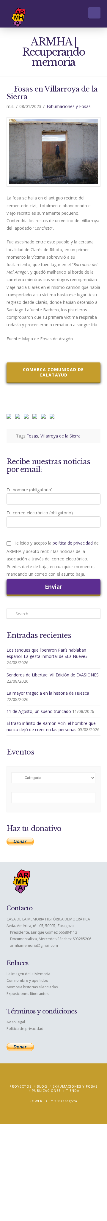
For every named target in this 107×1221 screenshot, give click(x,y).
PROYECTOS (21, 1086)
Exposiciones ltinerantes (27, 993)
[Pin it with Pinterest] (27, 417)
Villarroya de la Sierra (60, 436)
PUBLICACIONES (46, 1090)
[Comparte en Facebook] (10, 417)
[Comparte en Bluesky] (44, 417)
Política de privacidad (25, 1028)
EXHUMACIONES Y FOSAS (75, 1086)
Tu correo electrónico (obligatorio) (40, 513)
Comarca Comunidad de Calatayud (53, 372)
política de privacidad (73, 543)
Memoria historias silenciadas (32, 987)
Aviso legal (16, 1022)
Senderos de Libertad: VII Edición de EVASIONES (53, 675)
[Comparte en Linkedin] (36, 417)
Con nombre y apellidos (27, 980)
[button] (94, 13)
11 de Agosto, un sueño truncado (39, 711)
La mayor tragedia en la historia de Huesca (48, 693)
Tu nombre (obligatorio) (30, 490)
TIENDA (72, 1090)
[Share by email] (53, 417)
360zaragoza (65, 1101)
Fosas (32, 436)
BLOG (42, 1086)
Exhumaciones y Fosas (69, 106)
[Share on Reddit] (18, 417)
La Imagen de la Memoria (28, 973)
